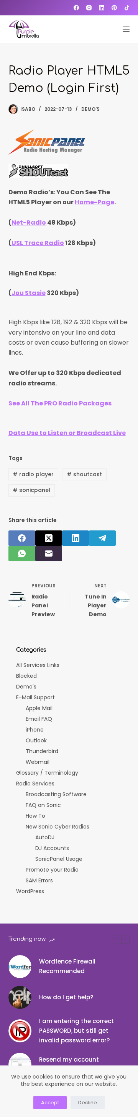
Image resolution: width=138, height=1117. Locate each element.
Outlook (36, 740)
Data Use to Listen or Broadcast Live (67, 432)
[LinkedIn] (101, 7)
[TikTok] (127, 7)
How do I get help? (66, 997)
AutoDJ (44, 837)
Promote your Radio (52, 870)
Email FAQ (39, 719)
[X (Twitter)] (48, 538)
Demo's (90, 109)
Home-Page (94, 202)
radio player (33, 474)
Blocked (26, 676)
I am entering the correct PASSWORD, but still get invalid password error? (76, 1030)
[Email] (48, 553)
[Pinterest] (114, 7)
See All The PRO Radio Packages (60, 403)
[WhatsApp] (21, 553)
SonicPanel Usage (58, 859)
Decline (87, 1102)
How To (35, 816)
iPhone (35, 730)
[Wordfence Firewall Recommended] (19, 966)
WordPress (30, 891)
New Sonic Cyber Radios (57, 826)
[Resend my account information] (19, 1064)
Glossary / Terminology (47, 773)
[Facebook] (76, 7)
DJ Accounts (52, 848)
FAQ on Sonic (43, 805)
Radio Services (35, 783)
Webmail (37, 762)
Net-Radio (29, 222)
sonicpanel (31, 490)
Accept (50, 1102)
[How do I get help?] (19, 997)
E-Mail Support (35, 697)
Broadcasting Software (56, 794)
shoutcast (84, 474)
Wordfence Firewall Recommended (67, 966)
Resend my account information (69, 1064)
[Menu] (126, 29)
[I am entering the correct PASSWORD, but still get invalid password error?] (19, 1030)
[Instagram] (89, 7)
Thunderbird (42, 751)
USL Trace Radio (38, 242)
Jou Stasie (29, 292)
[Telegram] (102, 538)
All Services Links (37, 665)
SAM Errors (39, 880)
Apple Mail (39, 708)
